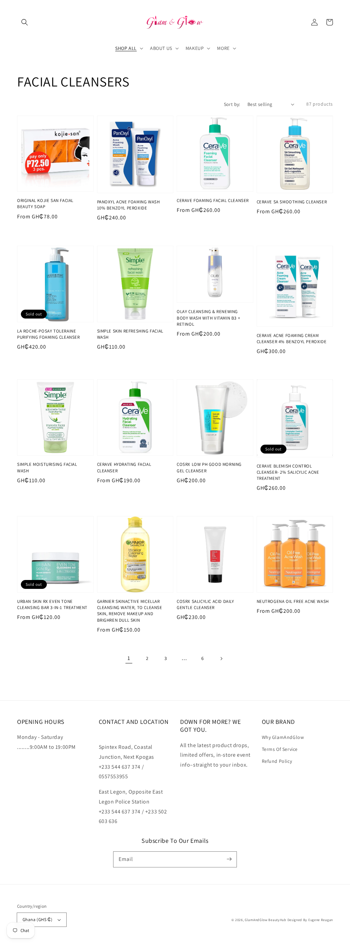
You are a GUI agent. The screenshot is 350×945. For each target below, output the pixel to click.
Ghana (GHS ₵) (37, 919)
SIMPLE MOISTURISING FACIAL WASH (47, 467)
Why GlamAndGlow (283, 737)
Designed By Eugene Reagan (310, 920)
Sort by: (232, 104)
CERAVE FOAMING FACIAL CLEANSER (213, 200)
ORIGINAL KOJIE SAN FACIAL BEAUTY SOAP (45, 204)
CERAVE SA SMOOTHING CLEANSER (292, 202)
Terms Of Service (280, 749)
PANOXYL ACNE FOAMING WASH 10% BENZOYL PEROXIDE (128, 205)
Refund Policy (277, 761)
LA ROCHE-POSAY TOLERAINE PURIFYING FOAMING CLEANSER (48, 334)
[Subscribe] (229, 859)
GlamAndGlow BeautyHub (265, 920)
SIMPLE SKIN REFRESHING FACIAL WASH (130, 334)
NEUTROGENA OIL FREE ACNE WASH (293, 601)
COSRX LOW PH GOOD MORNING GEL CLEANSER (209, 467)
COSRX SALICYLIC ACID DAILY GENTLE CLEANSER (205, 604)
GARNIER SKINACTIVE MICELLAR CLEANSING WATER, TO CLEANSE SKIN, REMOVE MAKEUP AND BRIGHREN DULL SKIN (129, 610)
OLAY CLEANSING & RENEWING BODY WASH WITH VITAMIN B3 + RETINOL (208, 318)
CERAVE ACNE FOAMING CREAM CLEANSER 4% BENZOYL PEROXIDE (292, 339)
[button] (24, 22)
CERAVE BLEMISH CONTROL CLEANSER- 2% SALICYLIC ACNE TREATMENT (288, 472)
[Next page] (221, 658)
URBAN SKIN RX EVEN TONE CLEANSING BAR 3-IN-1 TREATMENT (52, 604)
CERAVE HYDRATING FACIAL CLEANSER (124, 467)
